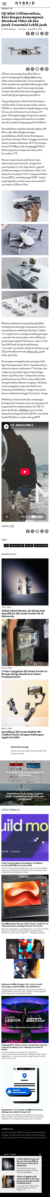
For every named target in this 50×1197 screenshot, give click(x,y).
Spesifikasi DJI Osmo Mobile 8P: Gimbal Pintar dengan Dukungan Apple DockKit (23, 734)
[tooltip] (28, 33)
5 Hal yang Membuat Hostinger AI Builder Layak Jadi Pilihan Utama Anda (22, 864)
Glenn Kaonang (9, 29)
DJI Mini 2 (24, 410)
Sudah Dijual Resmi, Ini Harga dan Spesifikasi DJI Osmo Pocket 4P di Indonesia (23, 613)
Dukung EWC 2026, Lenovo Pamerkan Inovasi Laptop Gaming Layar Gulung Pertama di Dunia (24, 1047)
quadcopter (41, 546)
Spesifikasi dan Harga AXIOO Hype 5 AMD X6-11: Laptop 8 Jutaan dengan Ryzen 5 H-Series (24, 925)
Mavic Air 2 (33, 351)
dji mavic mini (17, 546)
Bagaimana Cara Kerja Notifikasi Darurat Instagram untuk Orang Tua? (22, 1111)
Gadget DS (7, 9)
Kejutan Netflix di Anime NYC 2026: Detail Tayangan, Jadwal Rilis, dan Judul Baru (21, 985)
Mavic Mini (30, 77)
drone (29, 546)
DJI (12, 526)
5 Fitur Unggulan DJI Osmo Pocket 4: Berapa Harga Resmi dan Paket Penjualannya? (25, 674)
